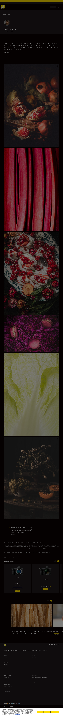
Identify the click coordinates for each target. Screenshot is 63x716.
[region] (31, 712)
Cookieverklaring (17, 714)
